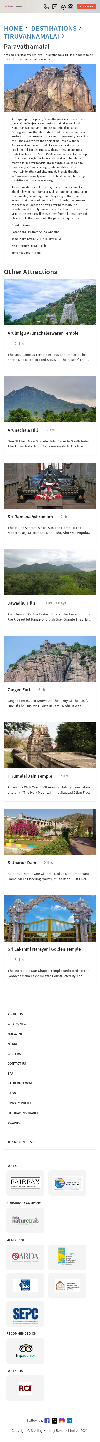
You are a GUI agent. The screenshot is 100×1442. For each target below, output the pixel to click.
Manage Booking (64, 7)
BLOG (12, 1093)
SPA (10, 1073)
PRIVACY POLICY (20, 1103)
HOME (13, 28)
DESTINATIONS (54, 28)
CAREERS (14, 1054)
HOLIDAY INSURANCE (23, 1113)
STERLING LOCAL (20, 1083)
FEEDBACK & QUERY (56, 6)
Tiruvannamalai (31, 36)
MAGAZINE (15, 1034)
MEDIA (12, 1044)
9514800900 (48, 6)
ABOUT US (15, 1014)
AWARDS (14, 1123)
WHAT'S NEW (17, 1024)
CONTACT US (17, 1063)
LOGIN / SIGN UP (72, 6)
